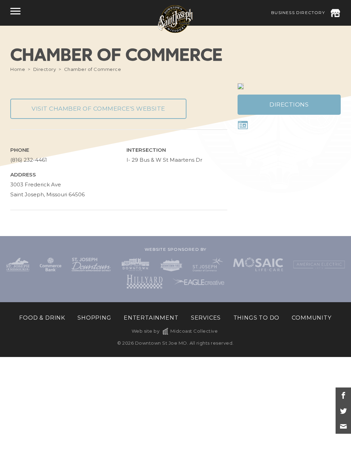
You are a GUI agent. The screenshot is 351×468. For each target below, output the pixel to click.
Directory (44, 69)
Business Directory (298, 12)
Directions (288, 104)
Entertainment (151, 317)
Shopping (94, 317)
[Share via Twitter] (343, 410)
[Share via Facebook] (343, 395)
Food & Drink (42, 317)
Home (17, 69)
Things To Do (256, 317)
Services (206, 317)
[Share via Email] (343, 426)
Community (311, 317)
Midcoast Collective (194, 331)
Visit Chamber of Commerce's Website (98, 108)
